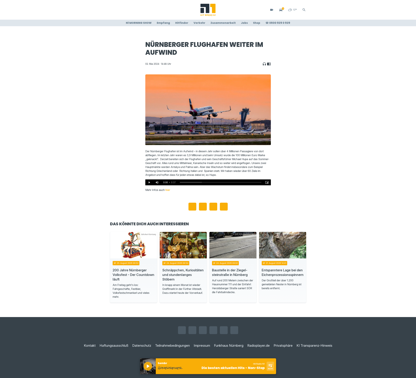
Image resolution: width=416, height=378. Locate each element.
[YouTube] (126, 10)
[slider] (220, 182)
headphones (264, 64)
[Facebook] (113, 10)
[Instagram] (120, 10)
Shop (256, 23)
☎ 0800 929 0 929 (277, 23)
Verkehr (199, 23)
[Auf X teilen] (203, 207)
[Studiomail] (139, 10)
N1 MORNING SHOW (139, 23)
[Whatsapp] (133, 10)
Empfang (163, 23)
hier (167, 190)
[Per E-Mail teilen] (224, 207)
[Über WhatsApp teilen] (213, 207)
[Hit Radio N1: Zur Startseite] (208, 9)
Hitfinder (181, 23)
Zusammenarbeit (223, 23)
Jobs (244, 23)
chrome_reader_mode (269, 64)
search (304, 10)
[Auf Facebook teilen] (192, 207)
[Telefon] (146, 10)
